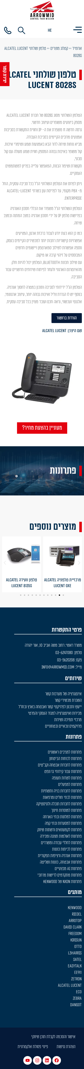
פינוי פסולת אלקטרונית (33, 1046)
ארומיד (77, 48)
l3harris (75, 953)
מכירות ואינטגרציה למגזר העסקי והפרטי (55, 713)
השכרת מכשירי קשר (68, 700)
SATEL (77, 959)
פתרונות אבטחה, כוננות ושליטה (61, 862)
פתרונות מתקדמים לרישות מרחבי (59, 875)
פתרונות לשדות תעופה (67, 778)
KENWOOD (75, 907)
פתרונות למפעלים (70, 784)
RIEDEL (77, 914)
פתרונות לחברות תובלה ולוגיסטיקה (59, 804)
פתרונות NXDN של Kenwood (62, 881)
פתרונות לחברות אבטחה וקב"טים (60, 765)
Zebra (77, 998)
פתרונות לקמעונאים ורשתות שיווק (59, 829)
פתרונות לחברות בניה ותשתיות (61, 791)
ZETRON (76, 979)
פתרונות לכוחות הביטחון (65, 758)
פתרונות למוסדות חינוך (66, 810)
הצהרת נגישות (66, 1046)
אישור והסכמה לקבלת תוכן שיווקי (53, 1036)
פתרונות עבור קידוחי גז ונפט (63, 771)
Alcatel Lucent (54, 330)
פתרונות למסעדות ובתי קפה (63, 823)
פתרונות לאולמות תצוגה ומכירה (61, 836)
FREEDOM (75, 933)
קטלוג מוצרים (59, 48)
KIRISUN (76, 940)
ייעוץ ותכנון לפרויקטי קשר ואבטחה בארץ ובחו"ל (50, 707)
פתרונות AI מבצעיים (68, 868)
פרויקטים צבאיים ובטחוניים (63, 726)
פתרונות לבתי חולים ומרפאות (62, 797)
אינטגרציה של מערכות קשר (63, 694)
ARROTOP (75, 920)
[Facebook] (56, 1060)
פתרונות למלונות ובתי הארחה (62, 817)
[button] (5, 563)
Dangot (76, 1005)
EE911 (78, 972)
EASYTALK (75, 966)
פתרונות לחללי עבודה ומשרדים (61, 842)
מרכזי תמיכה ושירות (68, 719)
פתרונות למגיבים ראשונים (65, 752)
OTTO (78, 946)
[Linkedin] (47, 1060)
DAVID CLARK (73, 927)
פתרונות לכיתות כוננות (67, 849)
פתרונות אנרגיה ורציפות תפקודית (60, 855)
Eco (79, 992)
